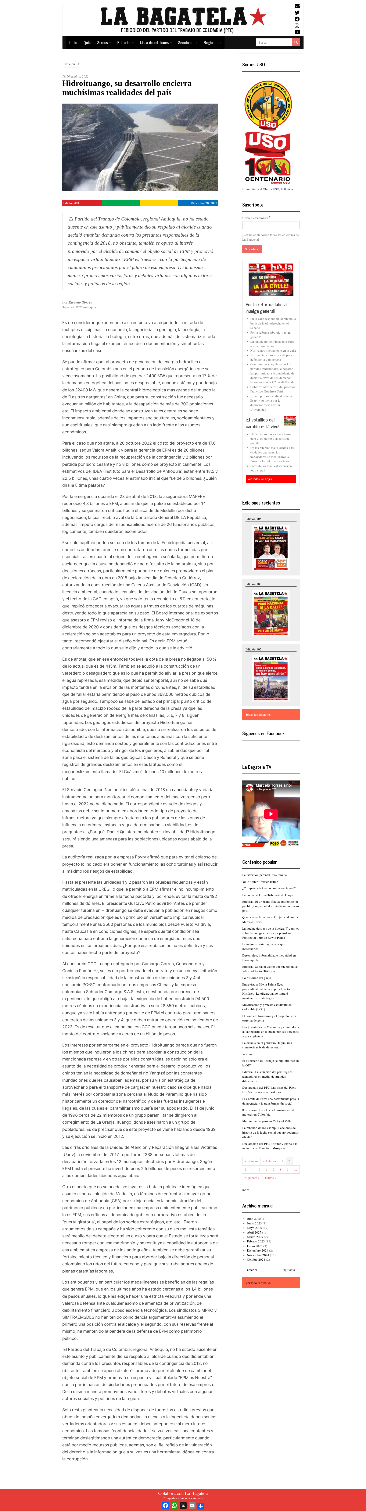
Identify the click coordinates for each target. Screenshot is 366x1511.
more (245, 1190)
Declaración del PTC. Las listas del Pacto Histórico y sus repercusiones (269, 1089)
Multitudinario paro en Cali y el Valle (266, 1121)
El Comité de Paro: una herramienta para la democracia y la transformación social (270, 1101)
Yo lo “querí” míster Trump (260, 881)
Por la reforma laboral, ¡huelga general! (267, 307)
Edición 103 (253, 584)
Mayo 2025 (254, 1227)
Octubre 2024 (256, 1259)
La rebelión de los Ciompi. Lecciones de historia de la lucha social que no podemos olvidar (270, 1132)
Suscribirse (252, 249)
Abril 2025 (254, 1232)
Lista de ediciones (155, 42)
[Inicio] (183, 20)
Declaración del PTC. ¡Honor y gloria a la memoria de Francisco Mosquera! (269, 1145)
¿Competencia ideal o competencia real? (269, 888)
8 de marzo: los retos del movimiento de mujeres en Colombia (268, 1112)
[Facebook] (165, 1505)
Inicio (73, 42)
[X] (183, 1505)
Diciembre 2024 (257, 1250)
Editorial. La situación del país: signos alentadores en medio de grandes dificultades (267, 1076)
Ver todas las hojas (259, 479)
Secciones (186, 42)
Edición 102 (253, 649)
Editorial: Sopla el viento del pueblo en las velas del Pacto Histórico (270, 968)
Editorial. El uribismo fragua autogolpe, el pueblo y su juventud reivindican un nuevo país (270, 906)
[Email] (192, 1505)
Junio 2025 (254, 1223)
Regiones (211, 42)
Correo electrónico (255, 218)
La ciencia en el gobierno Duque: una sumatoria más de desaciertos (267, 1045)
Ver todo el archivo (258, 1283)
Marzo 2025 (255, 1237)
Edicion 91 (72, 64)
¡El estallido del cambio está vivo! (262, 423)
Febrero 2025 (256, 1241)
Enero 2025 (254, 1246)
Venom (247, 1054)
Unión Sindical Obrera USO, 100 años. (268, 189)
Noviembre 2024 (258, 1255)
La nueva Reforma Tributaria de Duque (268, 895)
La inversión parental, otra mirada (264, 875)
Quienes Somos (96, 42)
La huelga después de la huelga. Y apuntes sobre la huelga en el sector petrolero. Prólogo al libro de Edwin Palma (270, 933)
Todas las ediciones (258, 714)
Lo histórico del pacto (256, 978)
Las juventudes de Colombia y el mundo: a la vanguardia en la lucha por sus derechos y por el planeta (270, 1031)
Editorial (124, 42)
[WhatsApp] (174, 1505)
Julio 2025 (254, 1218)
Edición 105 (253, 519)
